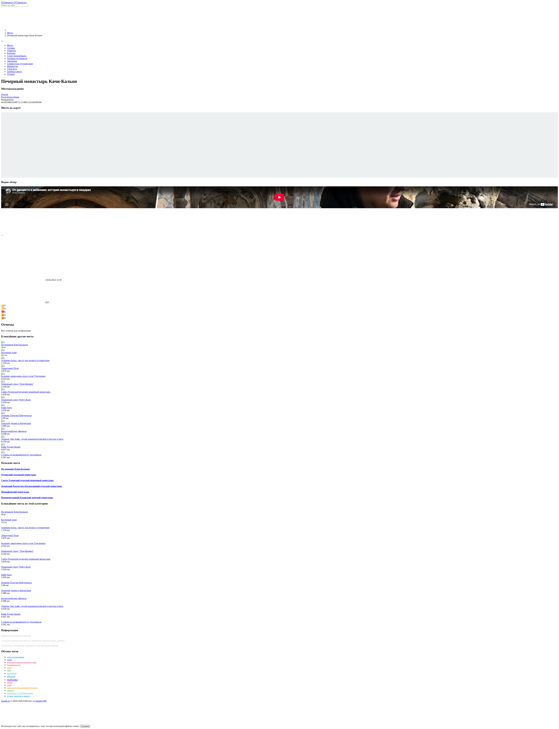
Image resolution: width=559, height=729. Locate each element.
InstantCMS (41, 701)
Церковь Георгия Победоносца (16, 415)
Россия (4, 94)
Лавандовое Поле (10, 368)
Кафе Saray (6, 407)
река (9, 685)
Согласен (85, 726)
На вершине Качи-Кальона (14, 344)
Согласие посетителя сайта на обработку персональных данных (33, 640)
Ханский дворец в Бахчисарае (16, 423)
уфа (9, 670)
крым (9, 660)
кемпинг (12, 673)
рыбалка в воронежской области (22, 688)
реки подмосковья (15, 657)
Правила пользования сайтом (15, 636)
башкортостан (14, 665)
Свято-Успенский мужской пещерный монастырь (25, 392)
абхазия (11, 676)
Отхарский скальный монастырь (18, 474)
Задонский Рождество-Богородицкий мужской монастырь (31, 486)
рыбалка (12, 679)
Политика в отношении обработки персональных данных (30, 645)
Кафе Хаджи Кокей (10, 447)
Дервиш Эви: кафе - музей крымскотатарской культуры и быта (32, 439)
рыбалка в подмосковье (20, 693)
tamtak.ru (5, 701)
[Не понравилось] (23, 257)
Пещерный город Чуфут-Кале (16, 399)
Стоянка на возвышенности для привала (21, 455)
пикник (10, 690)
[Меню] (2, 41)
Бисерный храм (9, 352)
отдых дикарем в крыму (18, 696)
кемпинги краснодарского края (21, 662)
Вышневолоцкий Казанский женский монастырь (27, 497)
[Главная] (29, 30)
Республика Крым (10, 97)
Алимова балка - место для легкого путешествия (25, 360)
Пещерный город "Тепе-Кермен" (17, 384)
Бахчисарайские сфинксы (13, 431)
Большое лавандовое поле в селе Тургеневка (23, 376)
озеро (9, 682)
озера (9, 668)
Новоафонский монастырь (15, 492)
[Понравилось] (23, 232)
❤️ (2, 311)
